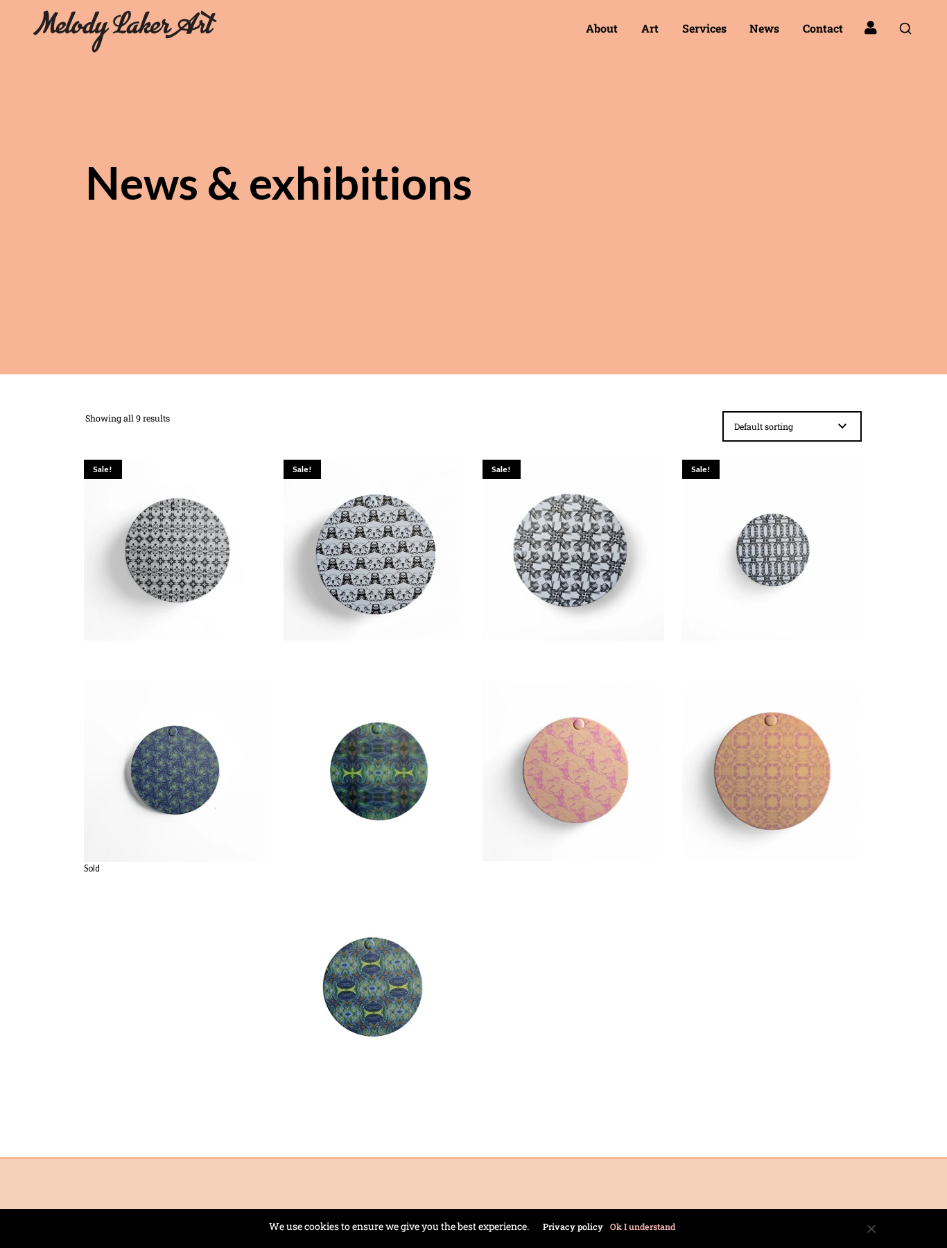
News (764, 28)
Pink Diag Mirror (573, 762)
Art (650, 28)
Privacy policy (573, 1226)
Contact (823, 28)
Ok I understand (642, 1226)
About (602, 28)
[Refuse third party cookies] (871, 1229)
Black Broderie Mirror (374, 543)
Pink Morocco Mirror (772, 762)
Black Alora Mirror (174, 543)
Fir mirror (174, 766)
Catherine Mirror (573, 543)
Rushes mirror (373, 983)
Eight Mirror (772, 543)
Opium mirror (373, 762)
